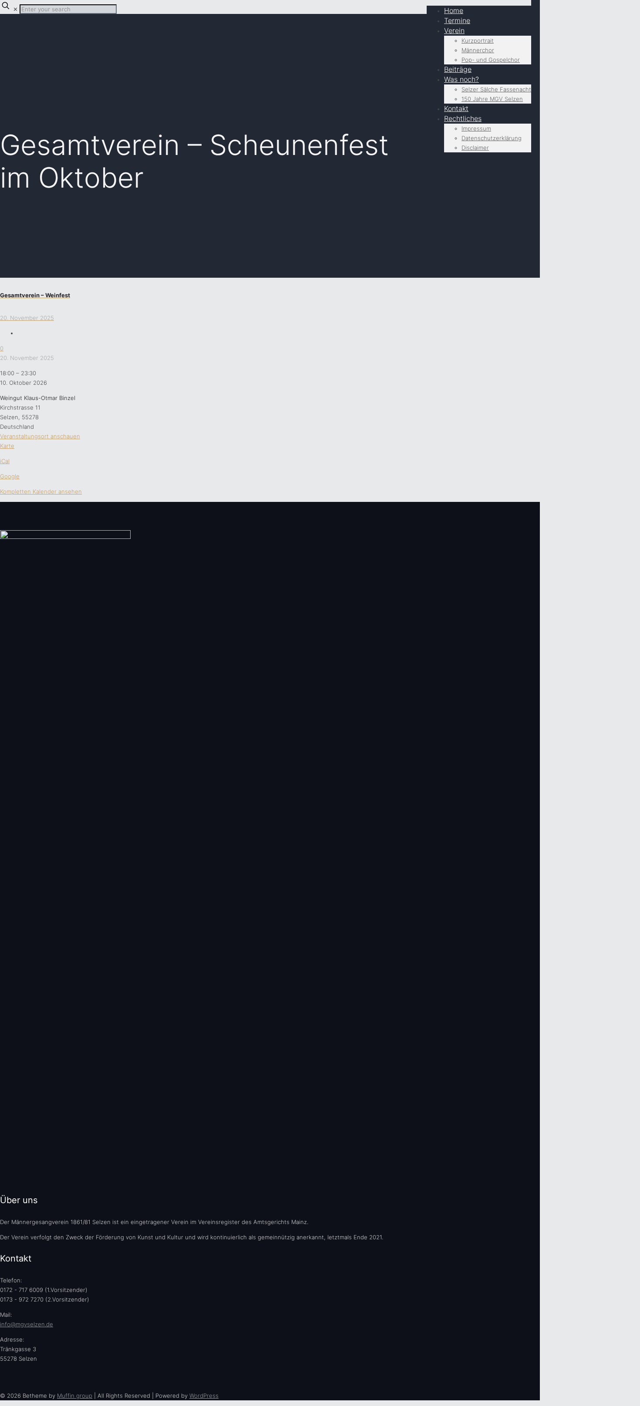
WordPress (204, 1395)
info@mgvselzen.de (26, 1324)
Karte (7, 445)
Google (10, 476)
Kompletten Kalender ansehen (41, 491)
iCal (5, 460)
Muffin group (74, 1395)
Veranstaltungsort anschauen (40, 436)
